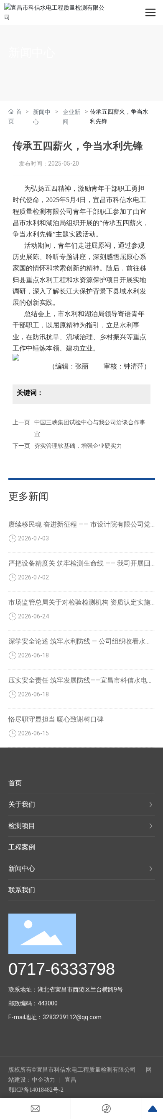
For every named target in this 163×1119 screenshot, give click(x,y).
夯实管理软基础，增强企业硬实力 (78, 445)
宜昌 (70, 1080)
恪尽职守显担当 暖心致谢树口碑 (56, 719)
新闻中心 (31, 52)
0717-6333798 (61, 969)
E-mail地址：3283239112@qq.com (55, 1017)
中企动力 (43, 1080)
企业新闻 (71, 117)
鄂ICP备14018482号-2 (36, 1090)
